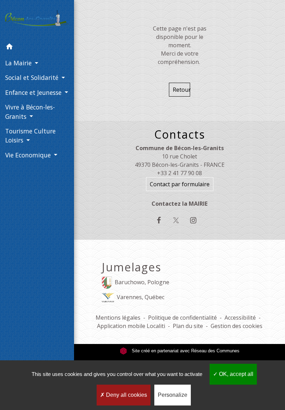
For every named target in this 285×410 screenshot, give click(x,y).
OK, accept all (235, 374)
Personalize (172, 395)
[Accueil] (37, 19)
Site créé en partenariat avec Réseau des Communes (184, 350)
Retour (181, 89)
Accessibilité (240, 317)
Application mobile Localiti (131, 326)
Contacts (179, 134)
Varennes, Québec (140, 297)
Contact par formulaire (180, 184)
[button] (37, 48)
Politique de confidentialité (182, 317)
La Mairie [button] (19, 63)
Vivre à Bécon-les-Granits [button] (30, 111)
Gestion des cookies (236, 326)
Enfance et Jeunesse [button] (34, 92)
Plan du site (188, 326)
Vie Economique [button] (28, 155)
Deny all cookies (126, 395)
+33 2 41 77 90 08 (179, 173)
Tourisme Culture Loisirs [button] (30, 135)
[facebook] (162, 220)
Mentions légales (118, 317)
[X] (179, 220)
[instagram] (196, 220)
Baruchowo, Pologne (142, 282)
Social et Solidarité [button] (32, 77)
